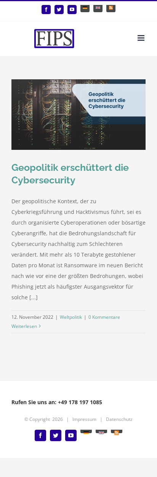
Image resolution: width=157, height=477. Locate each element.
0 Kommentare (104, 317)
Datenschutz (119, 419)
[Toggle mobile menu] (142, 38)
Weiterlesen (24, 326)
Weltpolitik (71, 317)
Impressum (84, 419)
